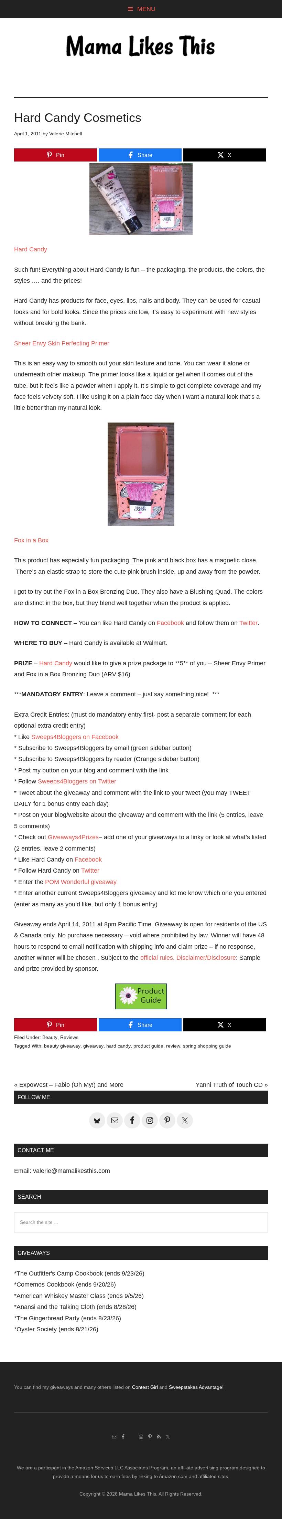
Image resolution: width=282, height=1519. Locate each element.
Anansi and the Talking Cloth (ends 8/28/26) (77, 1306)
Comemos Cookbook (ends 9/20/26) (66, 1284)
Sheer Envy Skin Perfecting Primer (61, 343)
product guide (148, 1046)
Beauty (49, 1037)
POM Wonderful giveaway (81, 881)
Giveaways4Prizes (73, 837)
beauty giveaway (62, 1046)
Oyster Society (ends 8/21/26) (57, 1329)
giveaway (93, 1046)
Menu (146, 9)
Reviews (69, 1037)
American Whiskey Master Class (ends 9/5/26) (80, 1295)
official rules (156, 957)
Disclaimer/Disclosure (206, 957)
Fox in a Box (31, 540)
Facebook (170, 623)
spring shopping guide (207, 1046)
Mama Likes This (141, 47)
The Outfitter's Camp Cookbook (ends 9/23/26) (80, 1273)
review (173, 1046)
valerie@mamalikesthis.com (71, 1170)
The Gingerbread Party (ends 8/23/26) (69, 1318)
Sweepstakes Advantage (195, 1387)
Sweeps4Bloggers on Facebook (75, 737)
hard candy (118, 1046)
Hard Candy (30, 249)
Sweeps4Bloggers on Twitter (77, 781)
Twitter (248, 623)
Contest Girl (145, 1387)
